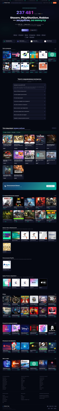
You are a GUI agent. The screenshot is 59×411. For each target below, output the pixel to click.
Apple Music (41, 380)
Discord (43, 35)
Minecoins (4, 386)
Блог (47, 2)
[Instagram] (52, 406)
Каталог (44, 2)
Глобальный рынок (5, 396)
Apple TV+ (41, 381)
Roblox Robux (4, 380)
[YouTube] (50, 406)
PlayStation (21, 35)
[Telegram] (47, 406)
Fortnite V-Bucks (5, 381)
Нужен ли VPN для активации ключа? (20, 91)
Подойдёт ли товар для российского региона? (21, 118)
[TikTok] (49, 406)
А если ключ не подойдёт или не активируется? (22, 101)
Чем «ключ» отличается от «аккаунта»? (20, 104)
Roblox (38, 35)
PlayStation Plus (42, 379)
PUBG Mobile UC (5, 384)
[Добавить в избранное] (10, 52)
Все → (55, 195)
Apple (26, 37)
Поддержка (22, 396)
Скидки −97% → (33, 30)
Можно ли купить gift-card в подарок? (20, 114)
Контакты (22, 398)
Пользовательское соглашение (44, 395)
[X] (54, 406)
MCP (3, 402)
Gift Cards (32, 37)
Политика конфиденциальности (44, 396)
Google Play (22, 381)
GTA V (40, 386)
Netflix (22, 384)
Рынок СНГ (4, 398)
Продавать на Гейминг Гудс (25, 399)
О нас (22, 395)
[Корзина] (51, 3)
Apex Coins (4, 385)
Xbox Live (22, 386)
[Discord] (55, 406)
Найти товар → (25, 30)
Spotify (22, 385)
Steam (15, 35)
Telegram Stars (32, 35)
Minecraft (41, 385)
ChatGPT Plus (41, 384)
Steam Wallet (23, 380)
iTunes (22, 379)
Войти (55, 2)
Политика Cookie (41, 398)
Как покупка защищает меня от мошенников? (21, 111)
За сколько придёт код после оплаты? (20, 94)
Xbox (26, 35)
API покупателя (5, 399)
